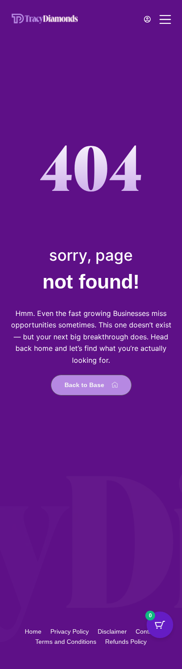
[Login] (147, 19)
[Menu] (165, 19)
